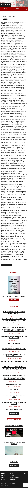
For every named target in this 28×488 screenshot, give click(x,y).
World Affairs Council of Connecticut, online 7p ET (14, 395)
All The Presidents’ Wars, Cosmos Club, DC (14, 348)
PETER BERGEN (5, 4)
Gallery (12, 475)
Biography (12, 479)
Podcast (3, 475)
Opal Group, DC (14, 389)
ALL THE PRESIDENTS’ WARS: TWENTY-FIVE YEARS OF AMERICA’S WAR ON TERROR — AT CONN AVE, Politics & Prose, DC (14, 368)
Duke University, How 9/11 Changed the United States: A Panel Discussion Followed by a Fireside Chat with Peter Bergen (14, 329)
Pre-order (13, 299)
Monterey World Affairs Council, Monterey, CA (14, 361)
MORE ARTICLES (6, 265)
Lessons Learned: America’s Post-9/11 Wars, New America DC (14, 336)
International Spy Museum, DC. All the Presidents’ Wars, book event (14, 354)
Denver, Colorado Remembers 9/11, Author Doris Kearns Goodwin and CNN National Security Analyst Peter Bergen (14, 320)
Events (3, 479)
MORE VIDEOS (13, 465)
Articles (12, 473)
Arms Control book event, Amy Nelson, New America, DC (14, 402)
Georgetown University (14, 343)
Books (2, 477)
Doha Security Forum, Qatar (14, 409)
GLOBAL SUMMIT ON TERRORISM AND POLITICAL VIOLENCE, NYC (14, 312)
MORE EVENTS (13, 413)
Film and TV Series (14, 477)
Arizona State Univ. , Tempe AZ (14, 384)
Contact (3, 473)
